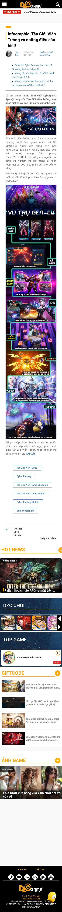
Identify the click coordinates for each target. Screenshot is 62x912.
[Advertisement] (31, 833)
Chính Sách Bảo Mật (31, 896)
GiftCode (13, 673)
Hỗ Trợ (40, 869)
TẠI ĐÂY (30, 453)
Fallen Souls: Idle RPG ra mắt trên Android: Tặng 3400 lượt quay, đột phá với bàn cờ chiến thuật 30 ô (31, 591)
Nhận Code (42, 686)
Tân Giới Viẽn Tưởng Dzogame (32, 485)
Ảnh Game (14, 760)
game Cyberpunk (25, 510)
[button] (59, 627)
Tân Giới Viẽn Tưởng (27, 468)
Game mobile (10, 560)
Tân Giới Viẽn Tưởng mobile (31, 493)
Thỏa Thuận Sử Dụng (31, 899)
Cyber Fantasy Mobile (28, 502)
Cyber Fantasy (24, 476)
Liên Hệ (22, 869)
